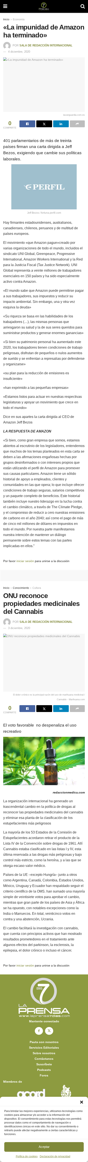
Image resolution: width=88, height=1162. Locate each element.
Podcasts (44, 1070)
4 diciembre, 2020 (19, 51)
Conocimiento (21, 587)
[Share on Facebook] (27, 123)
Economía (19, 19)
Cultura (36, 587)
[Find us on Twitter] (49, 1031)
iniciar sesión (25, 561)
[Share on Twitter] (44, 123)
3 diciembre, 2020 (19, 628)
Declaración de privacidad (55, 1156)
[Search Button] (83, 6)
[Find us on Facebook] (39, 1031)
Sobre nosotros (44, 1053)
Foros (44, 1075)
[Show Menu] (5, 6)
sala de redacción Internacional (45, 45)
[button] (81, 1102)
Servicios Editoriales (44, 1047)
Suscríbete (44, 1064)
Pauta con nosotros (44, 1042)
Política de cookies (27, 1156)
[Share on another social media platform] (77, 123)
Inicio (6, 19)
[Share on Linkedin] (61, 123)
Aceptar (44, 1147)
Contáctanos (44, 1058)
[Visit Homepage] (43, 6)
